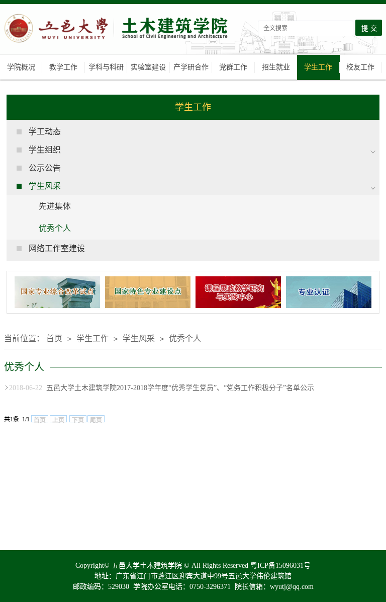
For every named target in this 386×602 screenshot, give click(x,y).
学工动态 (45, 131)
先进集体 (55, 206)
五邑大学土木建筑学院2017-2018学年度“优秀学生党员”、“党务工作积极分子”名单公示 (161, 388)
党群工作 (233, 67)
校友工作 (360, 67)
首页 (54, 338)
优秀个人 (55, 228)
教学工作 (63, 67)
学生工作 (318, 67)
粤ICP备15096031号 (280, 565)
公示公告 (45, 168)
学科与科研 (106, 67)
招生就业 (276, 67)
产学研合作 (191, 67)
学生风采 (139, 338)
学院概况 (21, 67)
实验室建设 (148, 67)
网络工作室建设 (57, 248)
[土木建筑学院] (117, 33)
